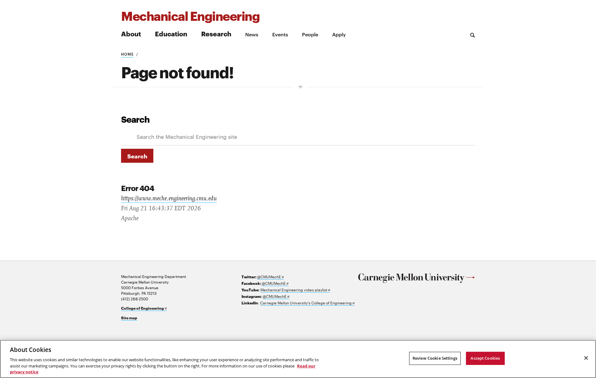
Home (127, 54)
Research (216, 33)
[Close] (586, 358)
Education (171, 33)
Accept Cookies (485, 358)
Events (280, 34)
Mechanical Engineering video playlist (295, 290)
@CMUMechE (270, 277)
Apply (339, 34)
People (310, 34)
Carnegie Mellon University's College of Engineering (307, 303)
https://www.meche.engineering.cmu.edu (169, 198)
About (131, 33)
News (251, 34)
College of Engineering (144, 308)
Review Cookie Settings (435, 358)
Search (135, 119)
